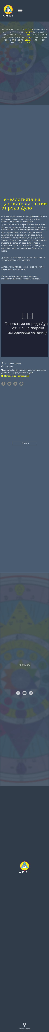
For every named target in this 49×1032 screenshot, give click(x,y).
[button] (20, 10)
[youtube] (24, 693)
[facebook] (18, 693)
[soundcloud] (31, 693)
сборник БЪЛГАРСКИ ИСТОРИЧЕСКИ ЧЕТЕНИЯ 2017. (23, 258)
